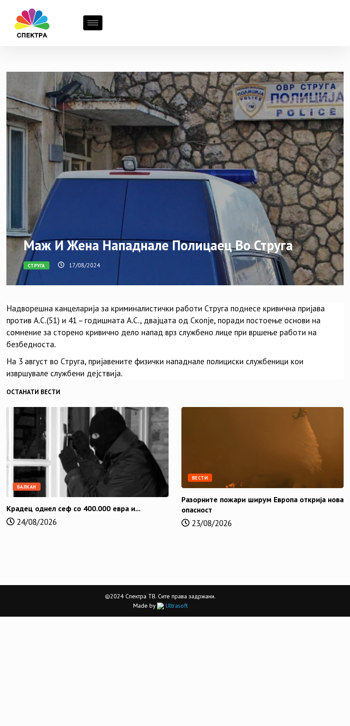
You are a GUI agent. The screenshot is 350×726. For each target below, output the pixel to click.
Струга (36, 266)
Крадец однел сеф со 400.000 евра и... (73, 508)
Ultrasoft (176, 605)
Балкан (26, 487)
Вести (200, 478)
